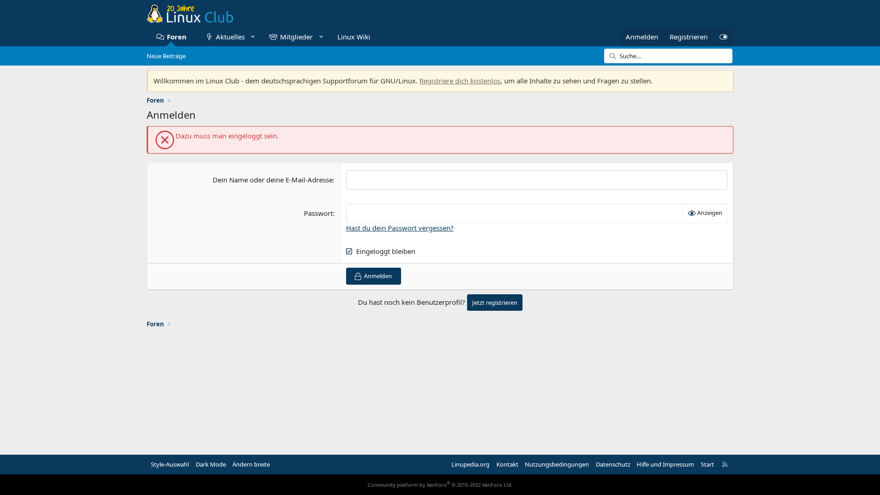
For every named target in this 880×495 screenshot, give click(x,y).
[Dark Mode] (723, 37)
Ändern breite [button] (251, 464)
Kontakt (507, 464)
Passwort (318, 213)
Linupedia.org (470, 464)
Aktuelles (230, 36)
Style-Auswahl (170, 464)
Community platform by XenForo (440, 484)
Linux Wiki (353, 36)
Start (707, 464)
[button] (253, 37)
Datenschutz (613, 464)
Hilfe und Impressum (665, 464)
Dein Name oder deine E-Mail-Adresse (273, 179)
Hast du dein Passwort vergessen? (400, 227)
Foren (177, 36)
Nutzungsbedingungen (557, 464)
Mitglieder (296, 36)
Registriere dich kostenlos (459, 80)
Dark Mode (211, 464)
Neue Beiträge (166, 56)
